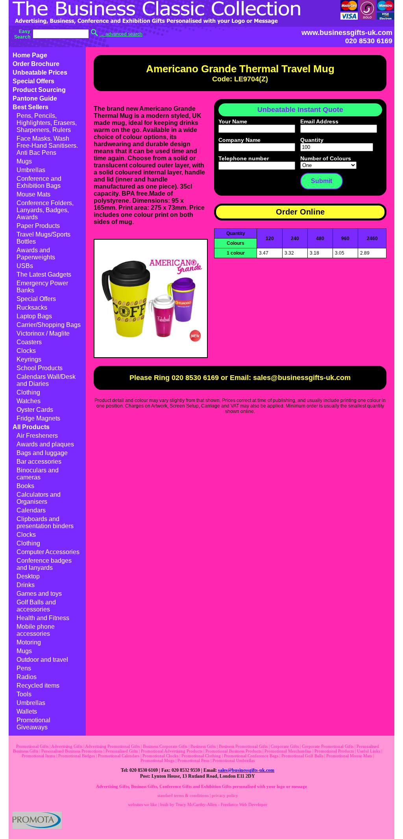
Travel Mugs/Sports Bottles (43, 238)
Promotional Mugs (157, 760)
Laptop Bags (34, 316)
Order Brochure (36, 64)
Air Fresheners (37, 435)
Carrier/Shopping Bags (49, 324)
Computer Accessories (48, 552)
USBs (25, 266)
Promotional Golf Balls (302, 755)
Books (25, 486)
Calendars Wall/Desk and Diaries (46, 380)
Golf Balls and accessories (36, 606)
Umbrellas (31, 170)
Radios (27, 677)
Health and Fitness (43, 618)
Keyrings (29, 359)
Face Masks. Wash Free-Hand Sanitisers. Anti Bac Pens (47, 145)
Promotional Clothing (201, 755)
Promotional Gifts (32, 746)
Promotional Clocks (160, 755)
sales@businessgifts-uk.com (246, 770)
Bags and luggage (42, 453)
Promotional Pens (193, 760)
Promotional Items (38, 755)
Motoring (29, 642)
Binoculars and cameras (38, 474)
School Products (40, 368)
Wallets (27, 711)
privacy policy (225, 795)
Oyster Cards (35, 409)
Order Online (300, 211)
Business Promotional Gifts (243, 746)
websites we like (142, 804)
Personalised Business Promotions (71, 751)
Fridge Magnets (38, 418)
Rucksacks (32, 307)
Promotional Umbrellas (234, 760)
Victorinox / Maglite (43, 333)
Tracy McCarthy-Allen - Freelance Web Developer (221, 804)
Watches (29, 401)
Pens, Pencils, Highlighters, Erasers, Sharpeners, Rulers (47, 122)
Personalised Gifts (121, 751)
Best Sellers (30, 107)
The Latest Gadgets (44, 274)
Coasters (29, 342)
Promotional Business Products (233, 751)
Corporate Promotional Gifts (327, 746)
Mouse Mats (33, 194)
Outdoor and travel (42, 659)
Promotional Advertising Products (171, 751)
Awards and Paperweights (36, 254)
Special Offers (33, 81)
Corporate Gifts (285, 746)
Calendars (31, 510)
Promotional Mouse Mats (349, 755)
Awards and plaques (45, 444)
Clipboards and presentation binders (45, 522)
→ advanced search (121, 34)
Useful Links (368, 751)
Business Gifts (203, 746)
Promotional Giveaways (33, 724)
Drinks (26, 585)
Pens (24, 668)
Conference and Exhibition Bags (39, 182)
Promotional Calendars (118, 755)
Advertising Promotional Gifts (112, 746)
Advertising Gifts (66, 746)
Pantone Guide (35, 98)
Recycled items (38, 685)
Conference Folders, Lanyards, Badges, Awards (45, 210)
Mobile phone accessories (36, 630)
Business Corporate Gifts (165, 746)
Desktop (28, 576)
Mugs (24, 161)
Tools (24, 694)
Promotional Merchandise (287, 751)
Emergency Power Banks (42, 287)
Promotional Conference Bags (251, 755)
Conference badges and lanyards (44, 564)
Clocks (26, 350)
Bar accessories (39, 461)
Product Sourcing (39, 89)
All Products (31, 427)
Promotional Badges (76, 755)
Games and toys (39, 593)
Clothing (28, 392)
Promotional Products (334, 751)
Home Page (30, 55)
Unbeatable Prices (40, 72)
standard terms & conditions (183, 795)
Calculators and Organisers (39, 498)
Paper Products (38, 225)
